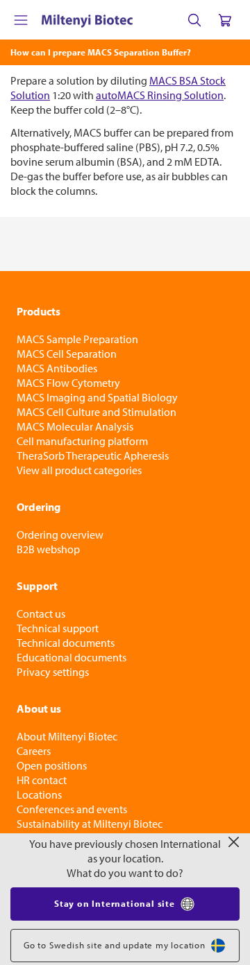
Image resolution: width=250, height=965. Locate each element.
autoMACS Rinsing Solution (160, 95)
